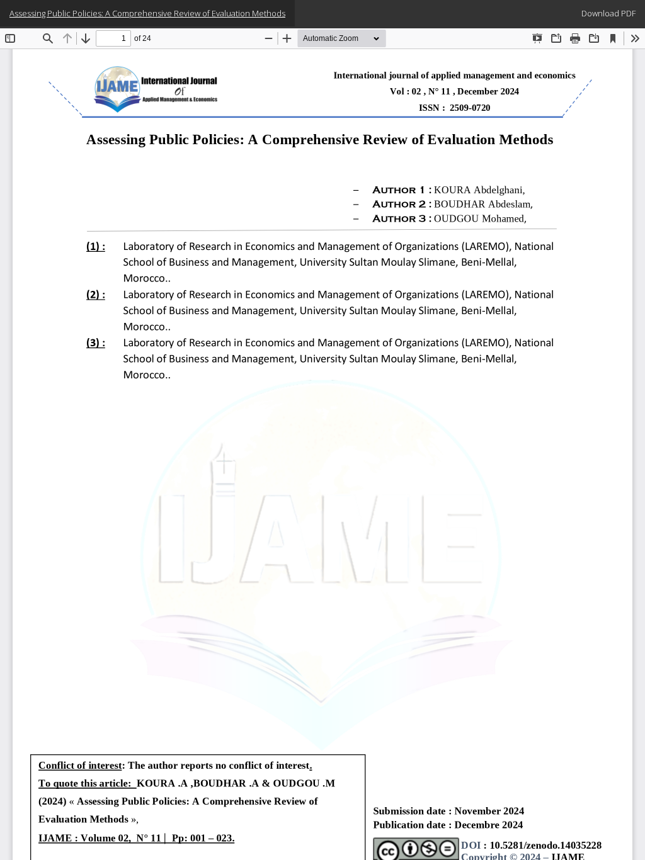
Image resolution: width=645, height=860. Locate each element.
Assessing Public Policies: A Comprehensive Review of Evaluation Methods (147, 13)
